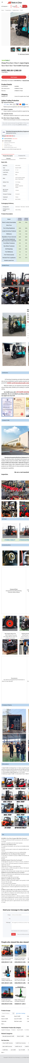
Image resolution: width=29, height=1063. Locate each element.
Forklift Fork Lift (18, 1046)
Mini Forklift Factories (7, 1046)
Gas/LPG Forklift (18, 1018)
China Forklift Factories (8, 1043)
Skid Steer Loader (18, 1021)
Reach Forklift (17, 1016)
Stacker (3, 1016)
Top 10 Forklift (22, 1049)
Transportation (8, 10)
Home (2, 10)
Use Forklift (13, 1049)
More (2, 1052)
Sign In (3, 149)
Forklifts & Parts (16, 10)
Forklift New (5, 1049)
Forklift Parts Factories (21, 1043)
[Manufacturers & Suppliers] (14, 2)
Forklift (21, 10)
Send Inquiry (14, 77)
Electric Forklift (4, 1018)
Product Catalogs (21, 1013)
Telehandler (3, 1021)
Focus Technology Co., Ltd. (18, 1057)
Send (13, 934)
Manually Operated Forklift (8, 1036)
